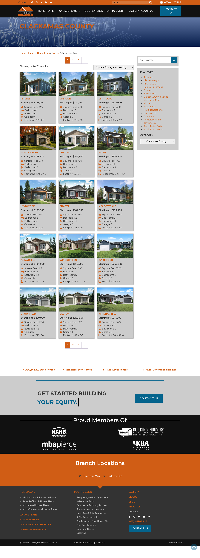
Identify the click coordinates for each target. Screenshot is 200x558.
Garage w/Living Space (156, 97)
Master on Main (152, 100)
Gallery (133, 11)
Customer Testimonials (35, 524)
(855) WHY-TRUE (138, 521)
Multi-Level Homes (117, 369)
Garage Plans (68, 11)
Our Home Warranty (33, 529)
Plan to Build (83, 492)
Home (23, 53)
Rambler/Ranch (152, 119)
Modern (148, 103)
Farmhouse (150, 93)
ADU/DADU (150, 83)
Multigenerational (153, 110)
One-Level (149, 116)
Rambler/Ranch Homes (78, 369)
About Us (147, 11)
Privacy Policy (175, 543)
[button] (39, 370)
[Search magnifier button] (150, 2)
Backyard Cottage (153, 87)
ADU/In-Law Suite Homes (40, 369)
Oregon (55, 53)
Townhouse (150, 123)
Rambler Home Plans (39, 53)
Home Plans (46, 11)
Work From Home (153, 129)
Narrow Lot (150, 113)
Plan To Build (114, 11)
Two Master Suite (153, 126)
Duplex (148, 90)
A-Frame (148, 77)
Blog (132, 501)
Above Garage (151, 80)
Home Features (93, 11)
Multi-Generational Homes (161, 369)
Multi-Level (150, 106)
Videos (133, 497)
